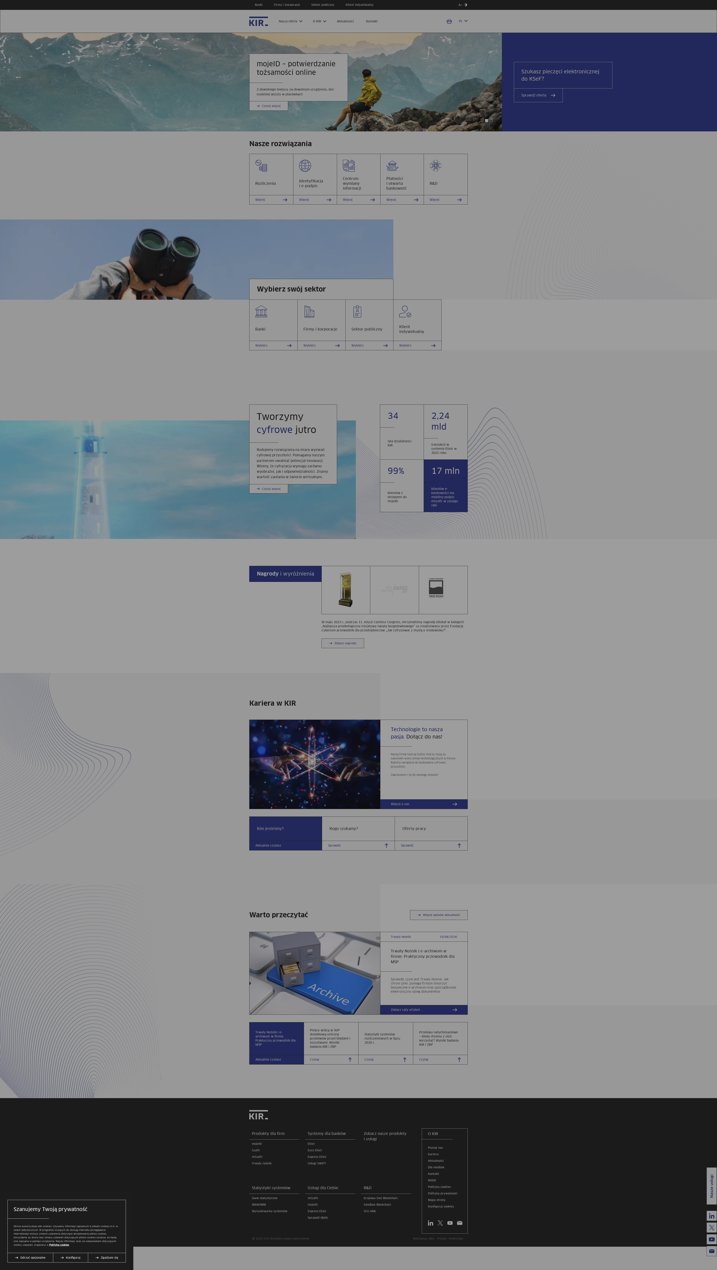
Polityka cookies (59, 1245)
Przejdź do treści (1, 1)
